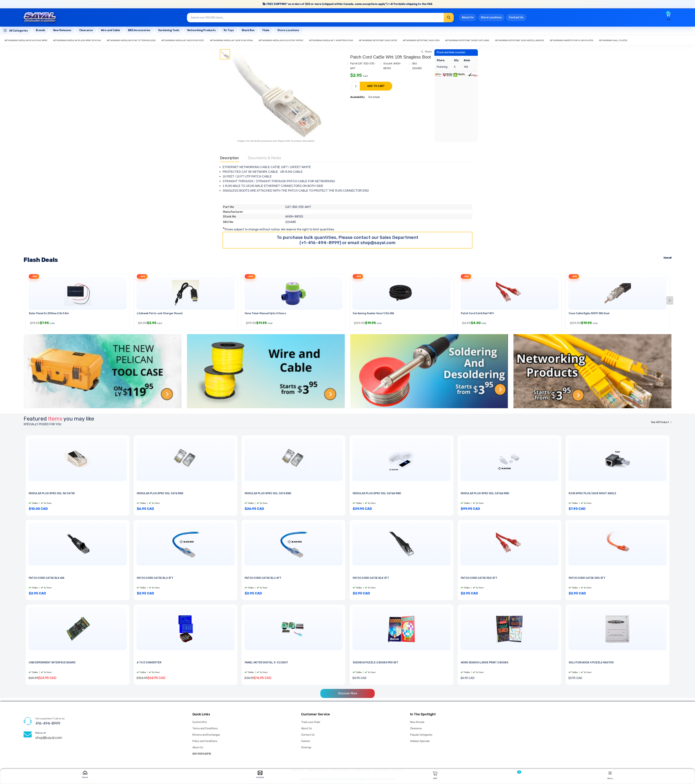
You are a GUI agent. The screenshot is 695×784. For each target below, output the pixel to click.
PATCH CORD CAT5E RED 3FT (479, 578)
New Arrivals (417, 722)
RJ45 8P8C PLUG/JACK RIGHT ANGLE (592, 493)
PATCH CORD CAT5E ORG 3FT (587, 578)
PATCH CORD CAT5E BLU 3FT (155, 578)
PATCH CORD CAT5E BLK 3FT (371, 578)
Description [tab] (229, 158)
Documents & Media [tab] (264, 158)
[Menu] (610, 772)
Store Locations (491, 17)
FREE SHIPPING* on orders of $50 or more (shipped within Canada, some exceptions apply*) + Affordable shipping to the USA (349, 4)
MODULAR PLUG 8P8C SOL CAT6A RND (377, 493)
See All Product (660, 422)
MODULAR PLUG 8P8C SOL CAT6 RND (160, 493)
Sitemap (306, 747)
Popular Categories (421, 734)
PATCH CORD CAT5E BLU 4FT (263, 578)
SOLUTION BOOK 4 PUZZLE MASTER (591, 662)
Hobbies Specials (420, 741)
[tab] (225, 54)
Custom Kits (199, 722)
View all (667, 257)
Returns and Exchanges (206, 734)
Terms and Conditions (205, 728)
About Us (468, 17)
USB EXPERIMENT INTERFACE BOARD (52, 662)
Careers (305, 741)
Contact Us (516, 17)
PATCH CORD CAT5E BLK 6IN (46, 578)
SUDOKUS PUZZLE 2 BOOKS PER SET (375, 662)
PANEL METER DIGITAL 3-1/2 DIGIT (266, 662)
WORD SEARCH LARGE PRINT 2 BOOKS (484, 662)
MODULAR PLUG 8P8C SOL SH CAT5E (52, 493)
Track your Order (310, 722)
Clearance (416, 728)
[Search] (449, 17)
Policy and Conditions (204, 741)
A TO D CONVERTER (149, 662)
